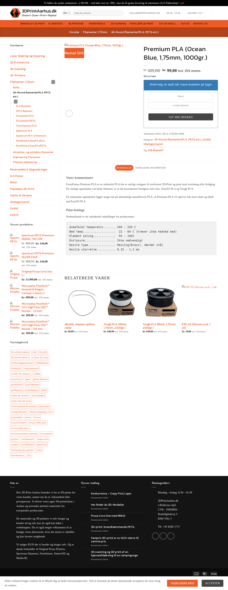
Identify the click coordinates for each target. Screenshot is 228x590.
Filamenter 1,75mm (95, 32)
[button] (208, 13)
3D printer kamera (20, 357)
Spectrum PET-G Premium (31, 135)
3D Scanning (18, 69)
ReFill (16, 87)
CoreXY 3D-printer (20, 373)
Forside (74, 32)
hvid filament (32, 390)
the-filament (17, 455)
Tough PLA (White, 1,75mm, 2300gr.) (115, 326)
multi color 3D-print (21, 401)
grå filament (17, 384)
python (14, 439)
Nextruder (44, 406)
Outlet (185, 23)
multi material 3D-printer (23, 406)
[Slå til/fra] (53, 82)
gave (28, 379)
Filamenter (55, 23)
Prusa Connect (18, 422)
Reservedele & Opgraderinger (28, 169)
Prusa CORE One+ (38, 422)
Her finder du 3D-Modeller (107, 504)
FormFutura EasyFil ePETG (31, 145)
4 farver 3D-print (40, 357)
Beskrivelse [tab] (124, 168)
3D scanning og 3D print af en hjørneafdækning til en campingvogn (114, 553)
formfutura (16, 379)
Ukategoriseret (19, 202)
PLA (51, 412)
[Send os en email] (163, 536)
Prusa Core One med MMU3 (108, 515)
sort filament (27, 444)
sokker (14, 444)
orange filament (19, 412)
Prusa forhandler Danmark (24, 433)
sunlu (39, 450)
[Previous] (64, 313)
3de (34, 352)
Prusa (37, 417)
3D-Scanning (118, 23)
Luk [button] (181, 3)
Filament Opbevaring (25, 162)
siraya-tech (43, 439)
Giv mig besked (181, 117)
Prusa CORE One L (20, 428)
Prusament (46, 433)
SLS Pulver (16, 176)
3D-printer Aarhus (20, 352)
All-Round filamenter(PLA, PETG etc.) (135, 32)
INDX (44, 390)
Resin (13, 182)
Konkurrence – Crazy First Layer (111, 493)
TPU (29, 455)
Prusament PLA (25, 116)
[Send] (120, 12)
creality (36, 373)
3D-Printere (75, 23)
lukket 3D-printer (20, 395)
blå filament (42, 363)
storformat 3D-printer (22, 450)
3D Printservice (19, 62)
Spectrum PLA (24, 131)
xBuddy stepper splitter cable (80, 326)
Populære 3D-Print (142, 23)
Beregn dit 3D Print (32, 23)
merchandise (38, 395)
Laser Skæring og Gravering (27, 56)
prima (28, 417)
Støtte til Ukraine (21, 195)
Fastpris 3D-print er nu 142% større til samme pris (115, 539)
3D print (43, 352)
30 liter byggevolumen (22, 363)
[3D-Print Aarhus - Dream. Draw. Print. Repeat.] (33, 13)
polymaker (16, 417)
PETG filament (24, 111)
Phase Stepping (38, 412)
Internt (14, 215)
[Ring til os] (170, 536)
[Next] (217, 313)
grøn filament (32, 384)
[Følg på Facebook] (155, 536)
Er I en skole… (168, 23)
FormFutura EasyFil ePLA (30, 140)
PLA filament (23, 106)
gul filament (17, 390)
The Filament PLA (26, 126)
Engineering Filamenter (26, 157)
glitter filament (40, 379)
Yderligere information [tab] (150, 168)
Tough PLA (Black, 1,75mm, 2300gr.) (159, 326)
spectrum (42, 444)
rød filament (28, 439)
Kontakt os (200, 23)
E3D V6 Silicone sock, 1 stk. (196, 326)
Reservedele (97, 23)
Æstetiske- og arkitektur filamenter (33, 152)
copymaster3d (31, 368)
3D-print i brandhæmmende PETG (112, 527)
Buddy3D (16, 368)
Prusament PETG (26, 121)
